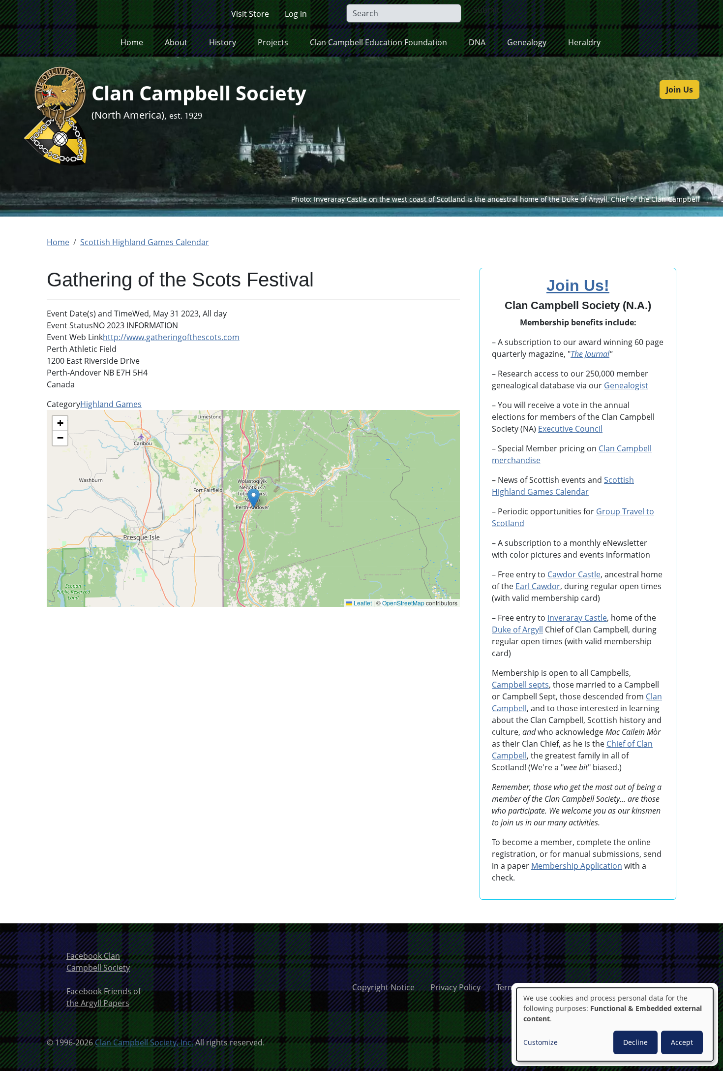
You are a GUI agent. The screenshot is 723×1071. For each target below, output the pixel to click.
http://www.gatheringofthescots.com (171, 337)
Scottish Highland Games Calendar (144, 242)
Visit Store (250, 13)
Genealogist (626, 385)
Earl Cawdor (537, 586)
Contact (653, 987)
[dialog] (614, 1024)
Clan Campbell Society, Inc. (144, 1042)
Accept (682, 1042)
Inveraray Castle (577, 617)
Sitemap (608, 987)
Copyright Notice (383, 987)
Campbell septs (520, 684)
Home (131, 42)
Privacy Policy (455, 987)
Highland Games (111, 404)
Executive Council (570, 428)
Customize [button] (540, 1042)
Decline (635, 1042)
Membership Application (576, 865)
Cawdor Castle (574, 574)
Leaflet (362, 602)
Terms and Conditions (536, 987)
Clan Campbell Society (198, 92)
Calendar (571, 491)
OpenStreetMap (403, 602)
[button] (253, 498)
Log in (296, 13)
